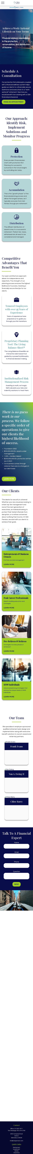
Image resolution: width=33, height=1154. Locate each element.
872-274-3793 (21, 1130)
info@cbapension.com (16, 1140)
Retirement (16, 1147)
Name (16, 842)
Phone (16, 862)
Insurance (17, 1152)
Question (16, 871)
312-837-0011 (18, 1128)
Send (16, 884)
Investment (16, 1149)
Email (17, 852)
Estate (17, 1151)
